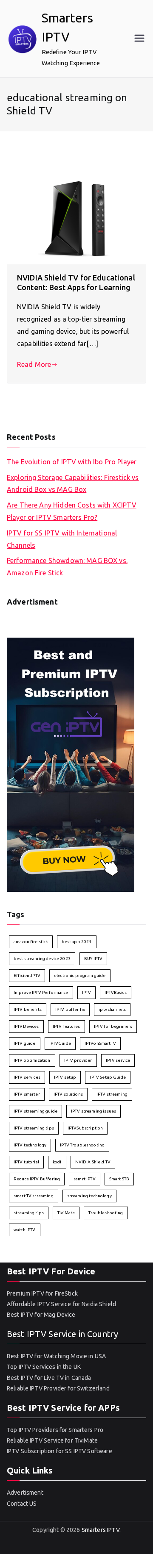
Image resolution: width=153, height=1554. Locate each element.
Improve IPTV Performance (41, 992)
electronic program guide (80, 975)
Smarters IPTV (100, 1529)
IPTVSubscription (85, 1128)
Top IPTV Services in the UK (44, 1366)
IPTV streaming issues (93, 1111)
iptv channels (112, 1009)
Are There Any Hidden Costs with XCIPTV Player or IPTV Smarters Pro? (71, 511)
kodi (57, 1162)
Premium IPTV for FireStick (42, 1293)
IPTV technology (30, 1145)
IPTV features (66, 1026)
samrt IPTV (85, 1179)
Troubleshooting (105, 1212)
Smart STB (119, 1179)
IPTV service (118, 1060)
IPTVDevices (26, 1026)
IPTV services (27, 1077)
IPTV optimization (32, 1060)
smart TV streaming (34, 1195)
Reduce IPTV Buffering (37, 1179)
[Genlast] (70, 764)
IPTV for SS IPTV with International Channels (62, 539)
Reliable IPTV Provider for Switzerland (58, 1388)
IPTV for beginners (113, 1026)
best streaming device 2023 (42, 958)
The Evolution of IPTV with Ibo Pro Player (71, 462)
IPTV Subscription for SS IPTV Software (59, 1451)
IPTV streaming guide (35, 1111)
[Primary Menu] (139, 38)
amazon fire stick (31, 941)
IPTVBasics (116, 992)
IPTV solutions (68, 1094)
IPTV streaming (112, 1094)
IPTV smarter (27, 1094)
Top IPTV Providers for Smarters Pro (55, 1429)
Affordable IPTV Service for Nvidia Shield (61, 1304)
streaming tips (29, 1212)
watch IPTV (25, 1229)
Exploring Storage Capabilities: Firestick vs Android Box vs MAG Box (73, 484)
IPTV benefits (28, 1009)
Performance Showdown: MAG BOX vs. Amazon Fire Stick (67, 567)
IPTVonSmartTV (100, 1043)
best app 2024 (77, 941)
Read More (34, 364)
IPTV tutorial (26, 1162)
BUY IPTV (93, 958)
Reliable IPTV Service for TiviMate (52, 1440)
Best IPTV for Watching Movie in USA (56, 1356)
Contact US (22, 1503)
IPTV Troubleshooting (82, 1145)
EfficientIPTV (27, 975)
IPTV (86, 992)
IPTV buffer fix (70, 1009)
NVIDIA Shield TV (92, 1162)
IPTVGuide (60, 1043)
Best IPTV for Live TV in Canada (49, 1377)
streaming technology (89, 1195)
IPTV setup (65, 1077)
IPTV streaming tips (34, 1128)
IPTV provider (78, 1060)
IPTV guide (25, 1043)
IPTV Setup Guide (107, 1077)
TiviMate (66, 1212)
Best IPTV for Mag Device (41, 1314)
